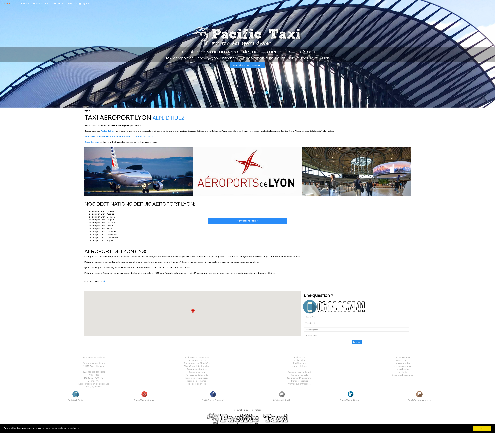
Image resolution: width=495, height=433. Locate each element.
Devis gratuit (402, 360)
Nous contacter (402, 363)
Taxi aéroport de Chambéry (197, 363)
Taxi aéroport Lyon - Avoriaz (101, 214)
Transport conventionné (299, 372)
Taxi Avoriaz (299, 360)
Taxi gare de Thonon (197, 381)
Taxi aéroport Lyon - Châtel (100, 226)
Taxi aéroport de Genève (197, 357)
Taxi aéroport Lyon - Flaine (100, 229)
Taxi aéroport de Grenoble (196, 366)
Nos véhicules (402, 369)
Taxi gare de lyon (197, 372)
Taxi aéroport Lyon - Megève (101, 220)
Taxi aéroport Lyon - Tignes (100, 240)
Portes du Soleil (108, 131)
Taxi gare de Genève (197, 369)
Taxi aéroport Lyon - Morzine (101, 211)
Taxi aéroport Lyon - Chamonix (102, 217)
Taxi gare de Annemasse (196, 378)
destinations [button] (40, 3)
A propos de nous (402, 366)
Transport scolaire (299, 381)
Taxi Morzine (299, 357)
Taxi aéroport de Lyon (197, 360)
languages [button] (82, 3)
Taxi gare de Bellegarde (196, 375)
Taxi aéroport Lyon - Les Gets (101, 223)
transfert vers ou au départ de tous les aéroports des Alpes (247, 51)
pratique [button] (57, 3)
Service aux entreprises (299, 384)
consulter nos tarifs (247, 221)
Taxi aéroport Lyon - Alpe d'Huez (103, 237)
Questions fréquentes (402, 375)
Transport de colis (299, 375)
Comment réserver (402, 357)
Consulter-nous (91, 142)
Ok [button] (482, 428)
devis (69, 3)
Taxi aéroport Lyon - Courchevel (103, 235)
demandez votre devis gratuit (247, 65)
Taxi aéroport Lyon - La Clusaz (102, 232)
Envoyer (356, 342)
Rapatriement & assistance (300, 378)
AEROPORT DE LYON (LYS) (115, 251)
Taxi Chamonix (299, 363)
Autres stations (299, 366)
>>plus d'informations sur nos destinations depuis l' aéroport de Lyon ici (119, 136)
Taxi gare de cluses (197, 384)
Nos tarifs (402, 372)
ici (104, 281)
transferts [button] (22, 3)
